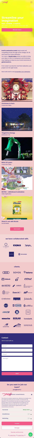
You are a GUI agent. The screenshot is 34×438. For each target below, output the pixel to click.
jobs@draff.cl (17, 390)
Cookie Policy (12, 435)
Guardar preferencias (17, 432)
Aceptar (17, 423)
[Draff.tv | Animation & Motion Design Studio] (5, 2)
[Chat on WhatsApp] (30, 434)
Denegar (17, 428)
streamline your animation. (22, 71)
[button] (31, 394)
